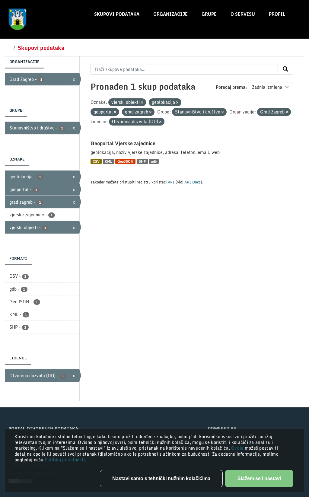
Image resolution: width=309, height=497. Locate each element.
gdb (154, 161)
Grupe (209, 14)
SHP (142, 161)
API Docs (192, 182)
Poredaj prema (230, 87)
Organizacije (170, 14)
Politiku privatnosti (65, 459)
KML (108, 161)
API (171, 182)
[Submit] (285, 69)
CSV (96, 161)
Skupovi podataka (116, 14)
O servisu (243, 14)
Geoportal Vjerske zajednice (123, 143)
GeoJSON (125, 161)
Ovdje (238, 447)
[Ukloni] (142, 102)
